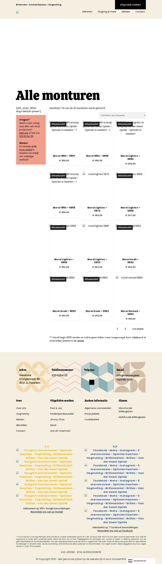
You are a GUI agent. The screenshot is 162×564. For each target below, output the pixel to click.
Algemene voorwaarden (98, 408)
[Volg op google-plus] (85, 382)
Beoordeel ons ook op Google (47, 511)
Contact (20, 430)
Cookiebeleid (92, 419)
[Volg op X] (91, 382)
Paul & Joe (56, 408)
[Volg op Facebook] (85, 375)
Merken (20, 419)
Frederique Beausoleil (62, 413)
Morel (53, 425)
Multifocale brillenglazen (132, 417)
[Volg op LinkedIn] (98, 375)
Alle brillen (21, 425)
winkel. (80, 340)
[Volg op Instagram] (91, 375)
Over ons (21, 408)
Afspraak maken (130, 4)
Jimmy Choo (57, 419)
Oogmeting (22, 413)
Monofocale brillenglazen (126, 410)
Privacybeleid (92, 413)
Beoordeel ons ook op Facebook (115, 530)
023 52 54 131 (26, 136)
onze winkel (25, 149)
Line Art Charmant (60, 430)
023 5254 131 (59, 375)
